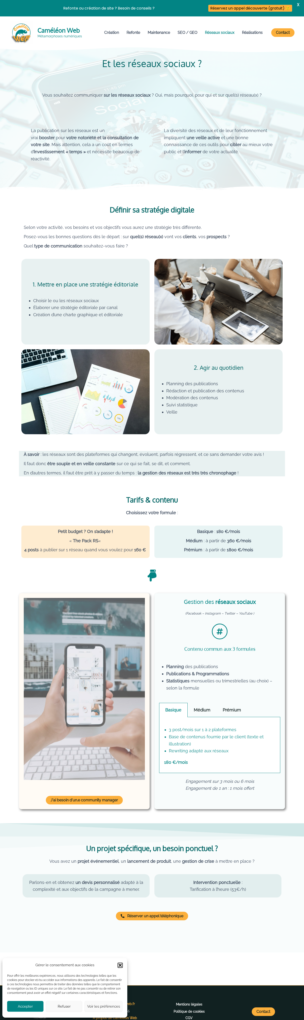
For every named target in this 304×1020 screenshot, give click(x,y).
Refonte (133, 32)
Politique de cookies (189, 1011)
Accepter (25, 1006)
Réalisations (252, 32)
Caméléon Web (59, 30)
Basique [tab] (173, 709)
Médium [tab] (202, 709)
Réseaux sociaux (219, 32)
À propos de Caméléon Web (115, 1018)
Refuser (64, 1006)
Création (111, 32)
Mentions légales (189, 1004)
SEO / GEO (187, 32)
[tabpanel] (219, 745)
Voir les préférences (103, 1006)
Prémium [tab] (232, 709)
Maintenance (159, 32)
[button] (120, 965)
